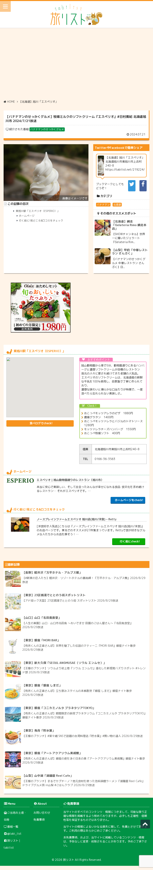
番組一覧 (12, 826)
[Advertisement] (76, 64)
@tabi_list (14, 833)
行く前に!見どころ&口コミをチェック (41, 220)
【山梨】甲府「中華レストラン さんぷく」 (130, 252)
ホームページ (26, 216)
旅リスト (68, 860)
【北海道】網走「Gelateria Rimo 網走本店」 (129, 224)
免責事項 (39, 819)
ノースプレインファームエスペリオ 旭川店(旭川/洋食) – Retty (77, 519)
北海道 (117, 204)
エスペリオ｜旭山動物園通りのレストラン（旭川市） (70, 480)
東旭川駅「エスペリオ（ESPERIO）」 (38, 211)
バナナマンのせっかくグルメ (47, 129)
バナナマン (103, 204)
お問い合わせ (41, 812)
